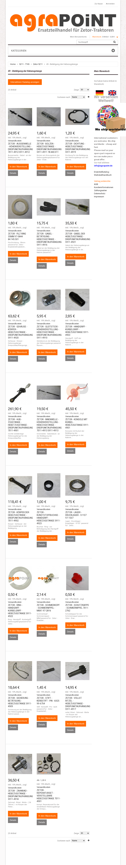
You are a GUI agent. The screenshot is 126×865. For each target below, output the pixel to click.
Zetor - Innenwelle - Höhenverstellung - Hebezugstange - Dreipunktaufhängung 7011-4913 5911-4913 (49, 425)
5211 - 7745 (24, 64)
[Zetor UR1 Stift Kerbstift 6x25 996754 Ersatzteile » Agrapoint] (49, 671)
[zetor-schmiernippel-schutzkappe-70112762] (77, 578)
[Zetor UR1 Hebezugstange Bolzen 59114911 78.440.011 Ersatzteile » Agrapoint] (49, 117)
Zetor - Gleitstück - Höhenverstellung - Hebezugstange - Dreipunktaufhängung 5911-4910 (49, 332)
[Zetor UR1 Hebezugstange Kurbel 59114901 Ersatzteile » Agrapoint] (77, 392)
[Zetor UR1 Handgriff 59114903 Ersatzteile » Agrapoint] (77, 300)
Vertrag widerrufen (102, 181)
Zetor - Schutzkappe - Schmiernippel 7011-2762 (77, 608)
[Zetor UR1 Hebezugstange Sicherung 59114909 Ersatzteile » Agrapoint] (20, 671)
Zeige (76, 90)
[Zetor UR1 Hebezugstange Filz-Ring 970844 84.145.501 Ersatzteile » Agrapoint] (20, 207)
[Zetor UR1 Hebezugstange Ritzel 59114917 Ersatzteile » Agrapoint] (77, 671)
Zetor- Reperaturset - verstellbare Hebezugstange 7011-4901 (48, 795)
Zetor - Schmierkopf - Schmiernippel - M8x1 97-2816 (48, 608)
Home (13, 64)
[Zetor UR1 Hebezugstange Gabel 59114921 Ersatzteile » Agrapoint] (77, 207)
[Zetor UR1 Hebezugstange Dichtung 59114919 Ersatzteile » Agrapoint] (77, 117)
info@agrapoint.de (103, 166)
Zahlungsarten (100, 190)
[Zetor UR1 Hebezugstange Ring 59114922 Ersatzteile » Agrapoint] (20, 578)
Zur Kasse (98, 4)
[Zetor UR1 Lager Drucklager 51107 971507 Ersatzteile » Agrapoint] (77, 485)
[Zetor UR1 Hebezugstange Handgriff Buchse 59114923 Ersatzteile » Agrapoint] (49, 485)
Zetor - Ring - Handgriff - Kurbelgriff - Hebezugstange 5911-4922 (20, 610)
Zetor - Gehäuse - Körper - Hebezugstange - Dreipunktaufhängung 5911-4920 (20, 332)
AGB (96, 184)
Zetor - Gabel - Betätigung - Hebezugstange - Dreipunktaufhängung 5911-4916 (49, 239)
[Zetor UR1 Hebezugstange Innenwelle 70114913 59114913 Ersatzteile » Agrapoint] (49, 392)
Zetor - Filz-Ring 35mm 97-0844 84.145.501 (17, 236)
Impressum (99, 196)
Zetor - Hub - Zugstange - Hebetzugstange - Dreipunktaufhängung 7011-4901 (20, 425)
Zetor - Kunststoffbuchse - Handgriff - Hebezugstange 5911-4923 (48, 518)
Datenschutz (99, 193)
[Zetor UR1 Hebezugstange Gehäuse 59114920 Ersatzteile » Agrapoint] (20, 300)
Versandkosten (15, 141)
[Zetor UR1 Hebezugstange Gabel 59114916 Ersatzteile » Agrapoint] (49, 207)
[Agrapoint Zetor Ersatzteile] (99, 92)
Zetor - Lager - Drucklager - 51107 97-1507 (76, 515)
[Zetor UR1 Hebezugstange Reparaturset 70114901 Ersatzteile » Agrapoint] (49, 764)
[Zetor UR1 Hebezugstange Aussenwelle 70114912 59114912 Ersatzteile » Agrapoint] (20, 117)
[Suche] (114, 42)
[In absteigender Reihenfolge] (88, 97)
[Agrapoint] (63, 23)
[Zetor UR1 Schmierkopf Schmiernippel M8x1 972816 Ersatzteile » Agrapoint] (49, 578)
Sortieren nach (63, 97)
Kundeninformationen (103, 187)
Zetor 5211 (38, 64)
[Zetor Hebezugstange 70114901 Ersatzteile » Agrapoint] (20, 392)
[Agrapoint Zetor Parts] (112, 92)
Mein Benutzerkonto (78, 37)
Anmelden (110, 4)
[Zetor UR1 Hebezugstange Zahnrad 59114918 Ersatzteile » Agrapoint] (20, 764)
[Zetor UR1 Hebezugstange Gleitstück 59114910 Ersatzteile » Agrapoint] (49, 300)
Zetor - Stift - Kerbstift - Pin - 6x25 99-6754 (48, 701)
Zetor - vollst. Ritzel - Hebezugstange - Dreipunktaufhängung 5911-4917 (77, 703)
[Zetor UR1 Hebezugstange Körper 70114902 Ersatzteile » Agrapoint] (20, 485)
